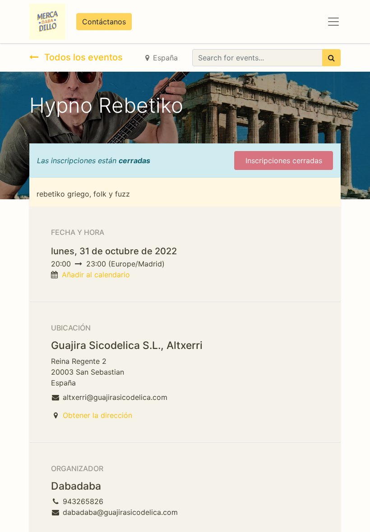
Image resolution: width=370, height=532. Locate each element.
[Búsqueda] (331, 57)
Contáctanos (104, 21)
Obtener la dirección (97, 415)
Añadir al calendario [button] (96, 274)
